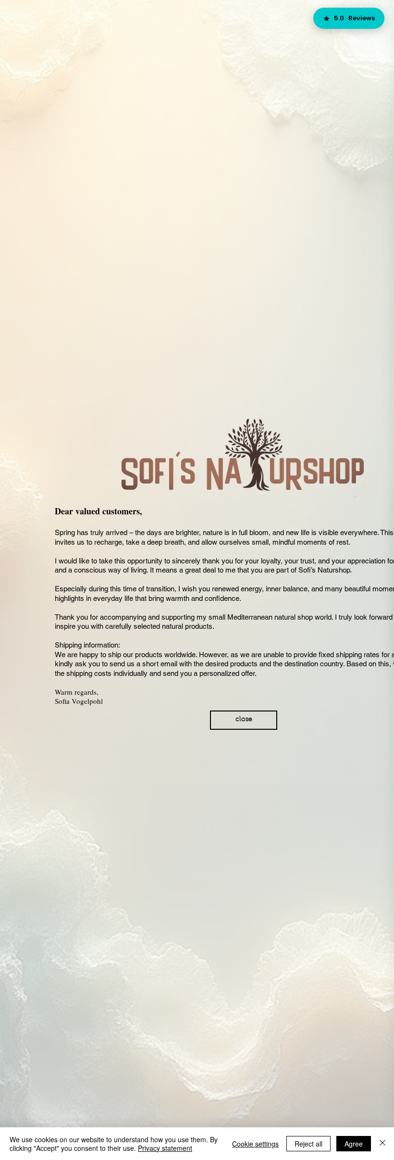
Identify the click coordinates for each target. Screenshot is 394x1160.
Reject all (308, 1143)
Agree (354, 1143)
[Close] (382, 1143)
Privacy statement (165, 1148)
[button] (243, 720)
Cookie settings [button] (255, 1143)
